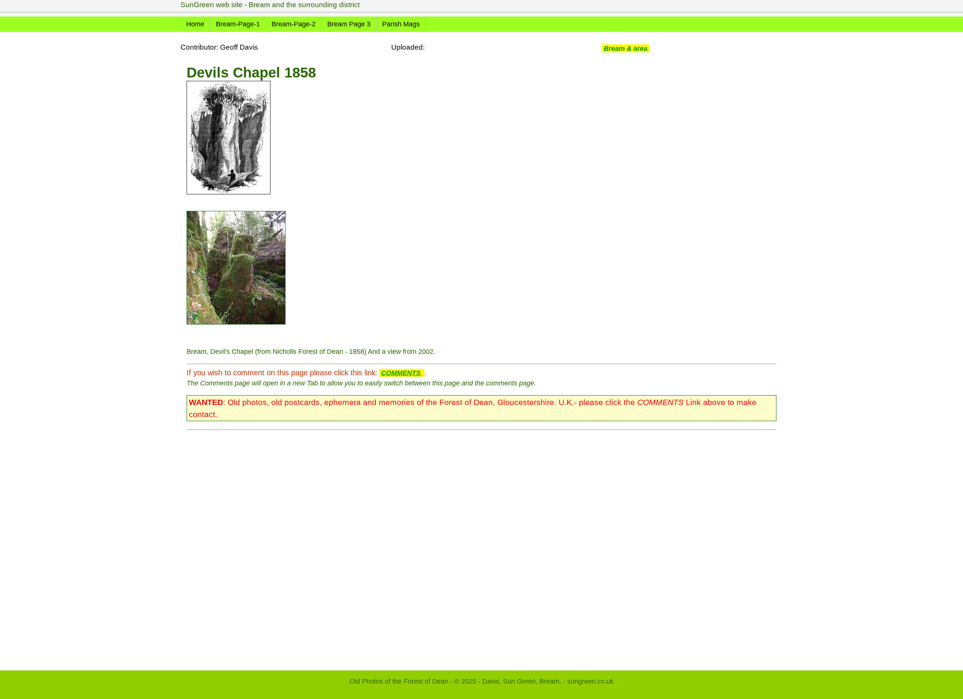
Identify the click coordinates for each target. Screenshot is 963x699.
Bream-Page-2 (294, 24)
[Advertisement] (412, 546)
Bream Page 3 (349, 24)
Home (195, 24)
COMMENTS (401, 373)
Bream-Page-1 (238, 24)
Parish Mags (401, 24)
